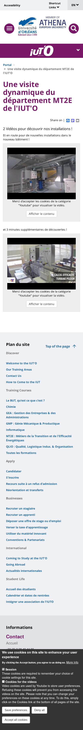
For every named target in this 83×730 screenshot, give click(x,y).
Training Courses (18, 390)
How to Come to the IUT (23, 382)
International (16, 548)
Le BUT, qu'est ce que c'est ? (25, 400)
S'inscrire (12, 477)
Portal (7, 65)
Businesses (14, 498)
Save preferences (16, 710)
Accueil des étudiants (21, 589)
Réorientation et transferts (24, 490)
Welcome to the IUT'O (21, 363)
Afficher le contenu (41, 214)
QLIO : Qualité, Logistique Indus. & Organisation (39, 446)
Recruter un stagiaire (20, 508)
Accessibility (12, 5)
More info (72, 662)
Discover (12, 353)
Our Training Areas (19, 369)
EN (74, 5)
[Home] (27, 25)
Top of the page (58, 346)
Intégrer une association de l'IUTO (30, 602)
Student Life (15, 579)
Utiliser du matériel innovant (26, 533)
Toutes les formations (21, 453)
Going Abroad (15, 564)
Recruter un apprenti (20, 515)
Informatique (15, 430)
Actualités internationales (24, 571)
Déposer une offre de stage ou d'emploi (33, 521)
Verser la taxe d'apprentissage (27, 527)
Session (11, 669)
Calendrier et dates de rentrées (27, 595)
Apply (10, 461)
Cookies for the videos (21, 682)
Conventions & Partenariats (25, 540)
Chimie (11, 407)
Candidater (13, 471)
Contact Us (13, 376)
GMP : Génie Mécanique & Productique (33, 423)
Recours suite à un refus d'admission (31, 484)
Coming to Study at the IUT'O (26, 558)
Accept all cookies (16, 719)
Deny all (39, 710)
